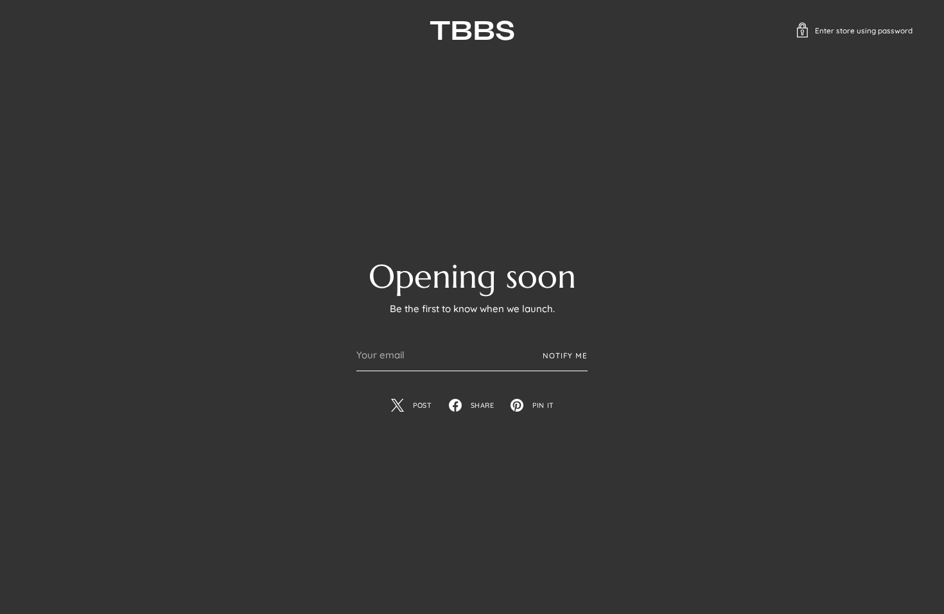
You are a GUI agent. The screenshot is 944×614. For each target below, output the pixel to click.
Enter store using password (864, 30)
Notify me (565, 355)
